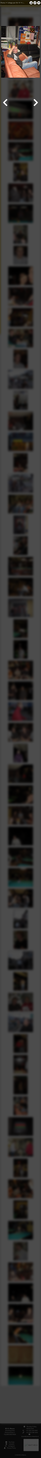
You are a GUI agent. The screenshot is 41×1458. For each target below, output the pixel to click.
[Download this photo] (31, 2)
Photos (3, 3)
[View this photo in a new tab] (35, 2)
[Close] (38, 2)
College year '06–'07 (13, 3)
